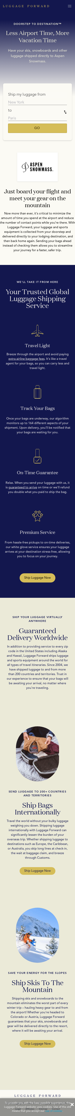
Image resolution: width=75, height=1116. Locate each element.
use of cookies (53, 1111)
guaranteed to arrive (22, 487)
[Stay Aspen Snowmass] (37, 167)
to (10, 110)
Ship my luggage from (27, 95)
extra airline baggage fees (26, 359)
